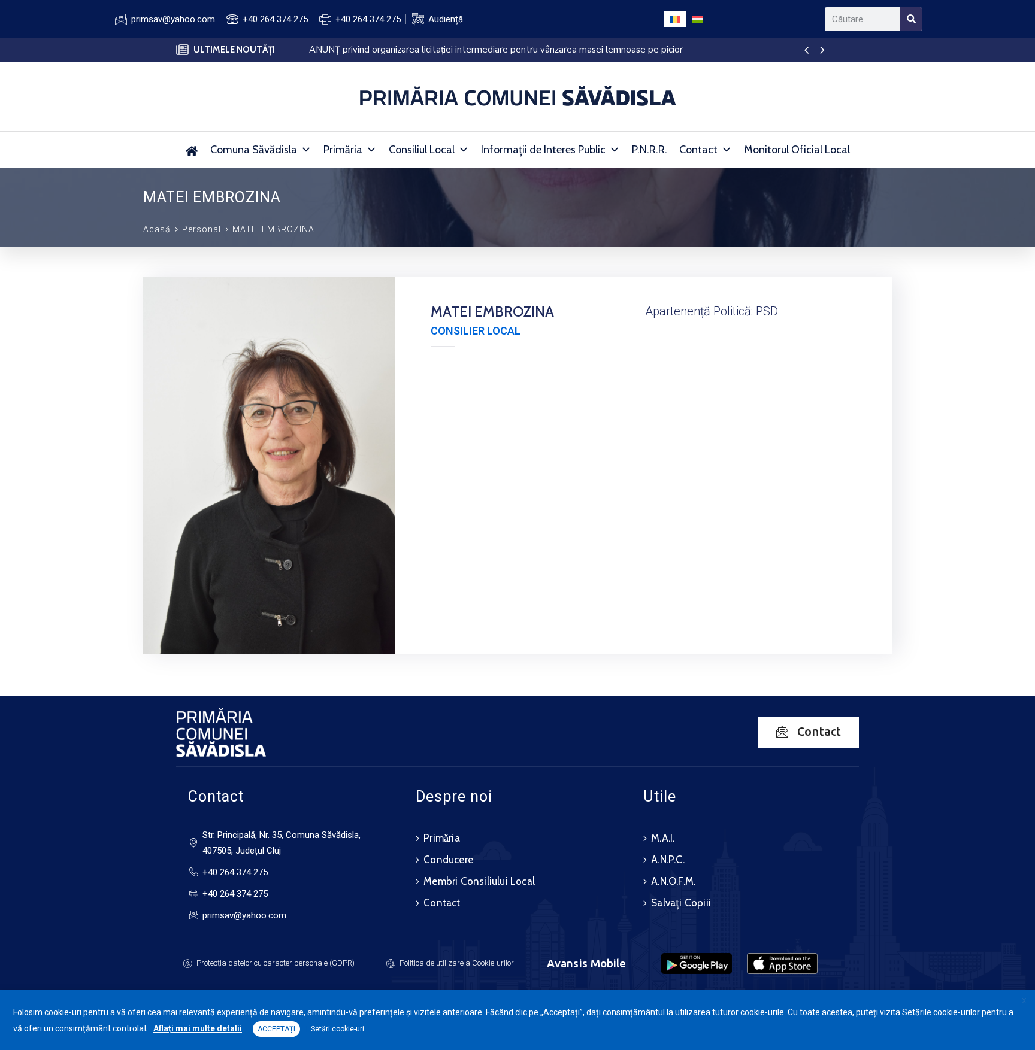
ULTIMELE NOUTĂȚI (234, 49)
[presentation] (806, 51)
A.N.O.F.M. (673, 881)
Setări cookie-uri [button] (337, 1029)
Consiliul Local (422, 149)
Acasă (157, 229)
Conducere (448, 860)
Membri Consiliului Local (479, 881)
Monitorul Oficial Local (797, 149)
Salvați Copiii (681, 903)
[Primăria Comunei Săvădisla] (192, 150)
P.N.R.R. (649, 149)
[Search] (911, 19)
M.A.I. (662, 838)
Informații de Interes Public (543, 149)
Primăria (342, 149)
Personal (201, 229)
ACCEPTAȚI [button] (276, 1029)
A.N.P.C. (668, 860)
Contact (698, 149)
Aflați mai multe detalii (197, 1028)
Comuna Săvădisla (253, 149)
